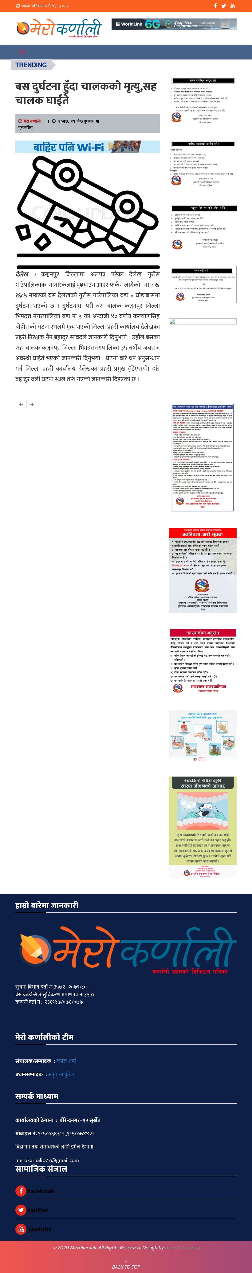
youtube (39, 1229)
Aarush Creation (182, 1247)
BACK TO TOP (126, 1267)
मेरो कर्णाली (32, 121)
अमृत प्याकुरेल (61, 1074)
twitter (37, 1210)
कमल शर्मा (66, 1061)
